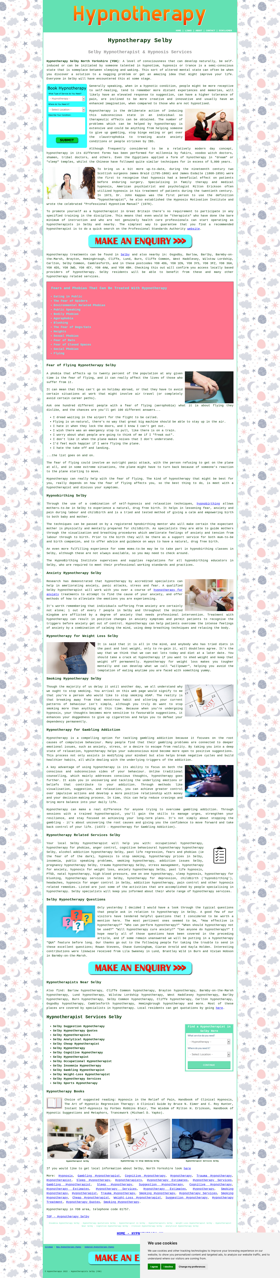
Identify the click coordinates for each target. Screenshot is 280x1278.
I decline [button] (168, 1266)
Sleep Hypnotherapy (93, 1180)
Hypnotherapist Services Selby (84, 1017)
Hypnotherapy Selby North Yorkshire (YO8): (84, 61)
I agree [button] (154, 1266)
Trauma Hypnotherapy (214, 1175)
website (193, 228)
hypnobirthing (208, 503)
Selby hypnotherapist (89, 843)
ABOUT (199, 30)
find (59, 990)
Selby (125, 254)
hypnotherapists (60, 224)
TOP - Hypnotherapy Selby (68, 1216)
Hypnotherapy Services (212, 1180)
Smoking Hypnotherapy (157, 1193)
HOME (178, 30)
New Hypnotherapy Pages (68, 1247)
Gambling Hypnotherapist (99, 1175)
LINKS (188, 30)
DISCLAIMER (225, 30)
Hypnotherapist (59, 1180)
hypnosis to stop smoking (121, 856)
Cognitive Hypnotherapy (145, 1175)
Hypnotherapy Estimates (167, 1180)
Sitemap (49, 1247)
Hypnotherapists (128, 1180)
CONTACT (210, 30)
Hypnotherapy (181, 1175)
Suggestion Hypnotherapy (161, 1184)
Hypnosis (65, 1175)
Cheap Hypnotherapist (90, 1197)
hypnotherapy (165, 124)
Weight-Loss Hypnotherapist (137, 1197)
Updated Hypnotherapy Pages (99, 1247)
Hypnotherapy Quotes (83, 1202)
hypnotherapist (111, 199)
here (219, 1008)
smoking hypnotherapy (135, 860)
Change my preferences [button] (192, 1266)
